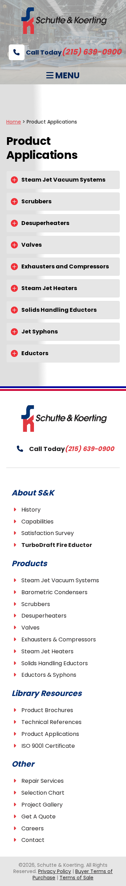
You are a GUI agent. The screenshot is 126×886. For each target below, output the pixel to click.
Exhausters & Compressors (58, 639)
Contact (32, 840)
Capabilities (37, 522)
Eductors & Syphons (48, 675)
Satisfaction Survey (47, 533)
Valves (30, 628)
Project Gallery (42, 805)
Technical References (51, 722)
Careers (32, 828)
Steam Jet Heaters (47, 651)
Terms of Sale (76, 877)
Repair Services (42, 781)
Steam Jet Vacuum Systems (60, 580)
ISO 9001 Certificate (48, 746)
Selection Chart (42, 793)
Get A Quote (38, 817)
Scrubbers (35, 604)
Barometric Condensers (54, 592)
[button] (63, 180)
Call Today (72, 52)
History (31, 510)
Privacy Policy (54, 871)
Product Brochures (47, 710)
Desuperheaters (43, 616)
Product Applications (50, 734)
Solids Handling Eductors (54, 663)
